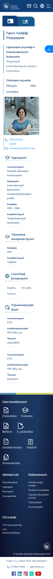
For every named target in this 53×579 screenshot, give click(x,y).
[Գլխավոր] (11, 5)
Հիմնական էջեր (10, 474)
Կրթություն (7, 486)
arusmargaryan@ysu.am (22, 148)
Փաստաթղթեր (11, 462)
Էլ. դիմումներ (25, 431)
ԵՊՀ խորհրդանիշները (11, 531)
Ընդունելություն (10, 482)
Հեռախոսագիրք (12, 447)
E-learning (27, 415)
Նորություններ (9, 496)
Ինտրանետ (9, 415)
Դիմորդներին (35, 502)
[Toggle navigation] (49, 6)
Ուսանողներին (35, 506)
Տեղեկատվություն (37, 474)
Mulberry (7, 431)
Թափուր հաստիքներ (38, 490)
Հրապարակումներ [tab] (25, 21)
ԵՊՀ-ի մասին (9, 517)
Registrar (32, 447)
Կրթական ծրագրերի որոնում (38, 496)
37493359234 (16, 139)
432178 (12, 143)
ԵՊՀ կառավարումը (12, 524)
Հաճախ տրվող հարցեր (35, 484)
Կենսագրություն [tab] (10, 21)
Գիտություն (7, 491)
